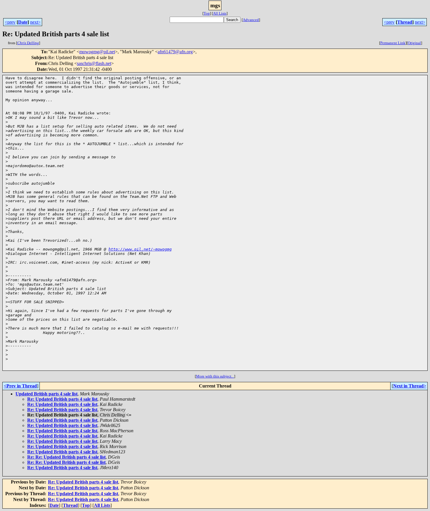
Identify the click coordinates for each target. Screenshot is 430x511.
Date (22, 22)
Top (207, 13)
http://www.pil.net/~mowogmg (140, 249)
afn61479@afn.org (175, 51)
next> (35, 22)
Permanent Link (392, 43)
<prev (10, 22)
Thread (404, 22)
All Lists (219, 13)
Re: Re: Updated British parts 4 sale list (66, 457)
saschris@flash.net (94, 63)
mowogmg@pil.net (97, 51)
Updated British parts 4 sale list (47, 393)
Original (414, 43)
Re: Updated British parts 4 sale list (62, 399)
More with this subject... (215, 376)
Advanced (251, 20)
